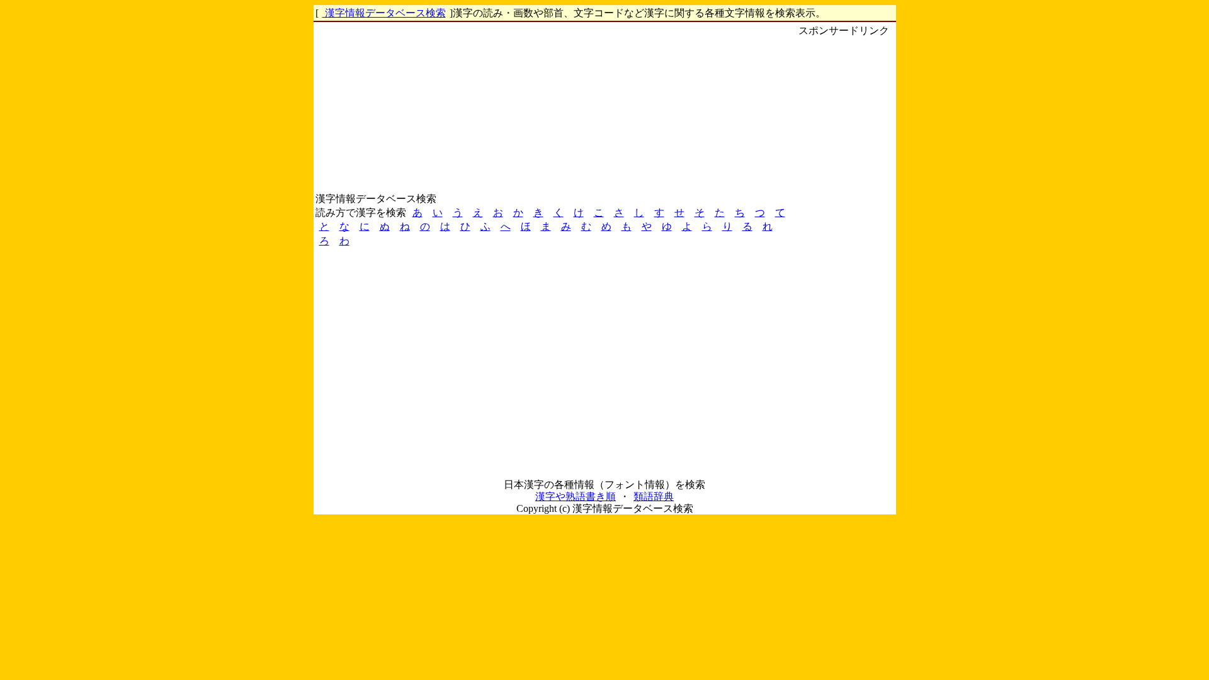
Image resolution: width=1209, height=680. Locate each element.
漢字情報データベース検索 (384, 13)
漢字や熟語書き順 (575, 496)
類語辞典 (653, 496)
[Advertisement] (843, 227)
